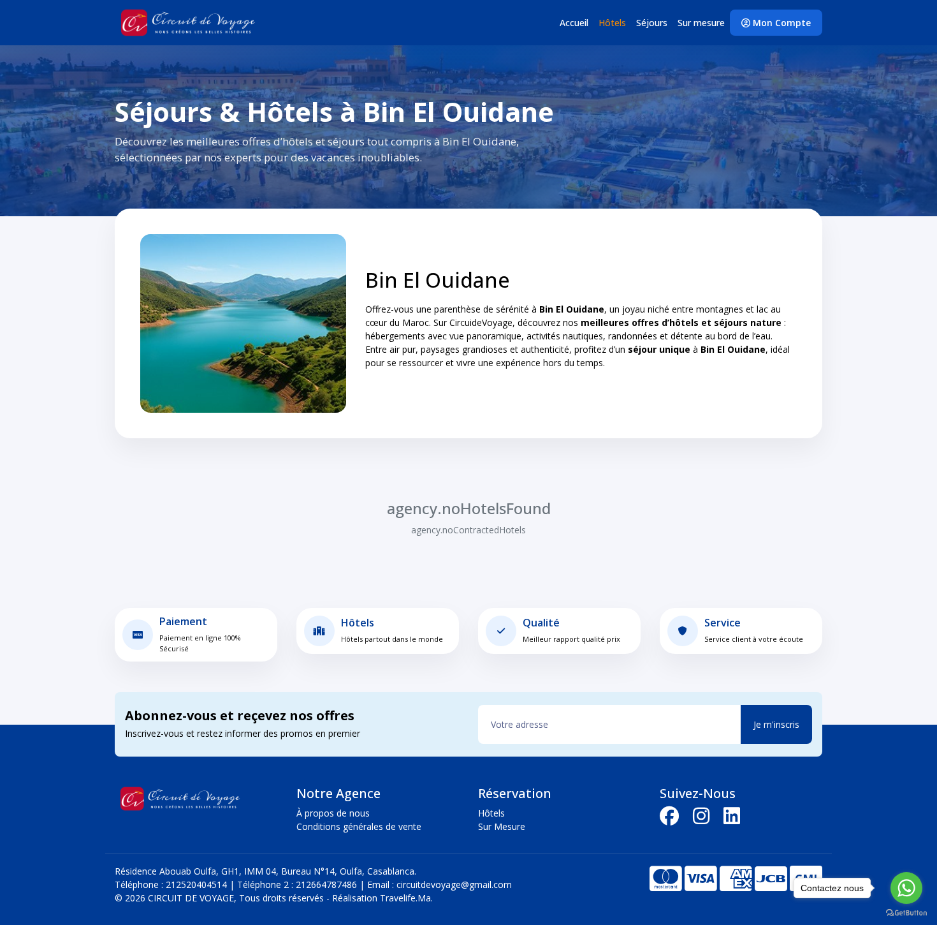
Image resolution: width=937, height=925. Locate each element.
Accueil (574, 23)
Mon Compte (780, 23)
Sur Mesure (501, 826)
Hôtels (612, 23)
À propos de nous (333, 813)
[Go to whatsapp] (906, 888)
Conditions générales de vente (358, 826)
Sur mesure (701, 23)
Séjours (651, 23)
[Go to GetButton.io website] (906, 912)
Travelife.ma (404, 898)
